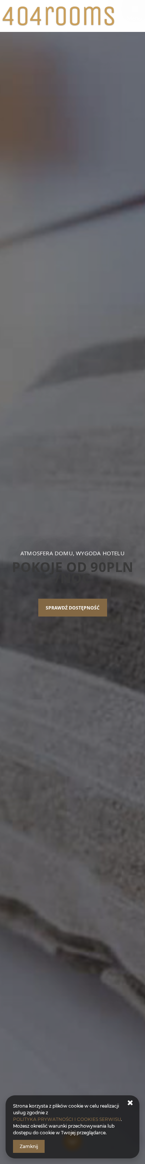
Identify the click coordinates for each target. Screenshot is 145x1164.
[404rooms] (72, 15)
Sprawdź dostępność (73, 608)
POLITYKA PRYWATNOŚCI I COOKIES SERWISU (67, 1119)
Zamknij (29, 1146)
